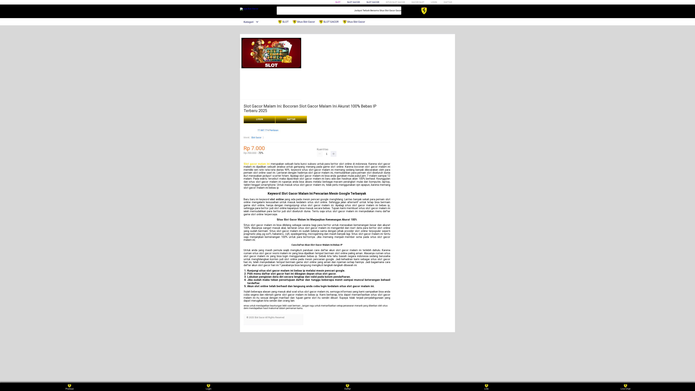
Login (208, 388)
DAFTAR (448, 2)
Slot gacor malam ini (257, 163)
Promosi (70, 388)
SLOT (337, 2)
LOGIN (434, 2)
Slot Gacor (373, 2)
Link (486, 388)
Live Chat (625, 388)
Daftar (347, 388)
